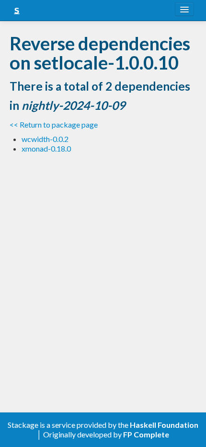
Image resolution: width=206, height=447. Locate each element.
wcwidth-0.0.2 (45, 138)
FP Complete (146, 434)
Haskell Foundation (164, 424)
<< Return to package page (54, 124)
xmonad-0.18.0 (46, 148)
